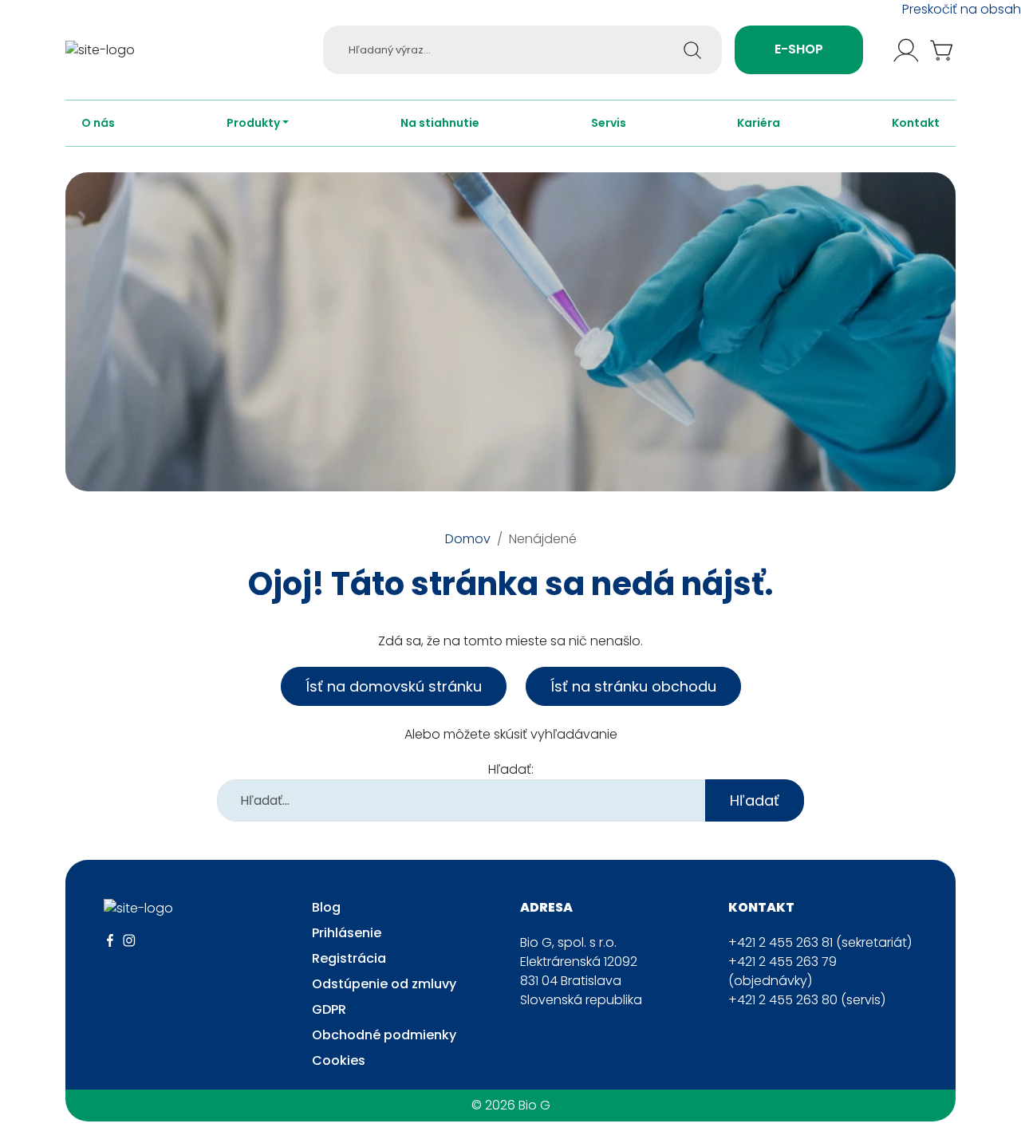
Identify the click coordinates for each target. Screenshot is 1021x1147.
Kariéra (758, 123)
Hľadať (754, 800)
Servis (608, 123)
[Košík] (943, 50)
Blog (326, 907)
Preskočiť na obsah (961, 9)
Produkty (253, 123)
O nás (98, 123)
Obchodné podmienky (384, 1035)
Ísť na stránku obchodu (633, 686)
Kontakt (916, 123)
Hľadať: (511, 769)
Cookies (338, 1060)
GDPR (329, 1009)
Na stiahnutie (439, 123)
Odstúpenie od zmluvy (384, 984)
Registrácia (349, 958)
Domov (468, 539)
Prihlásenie (346, 933)
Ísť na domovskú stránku (394, 686)
